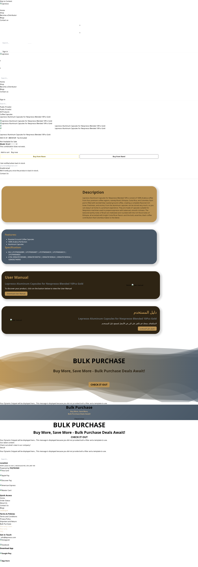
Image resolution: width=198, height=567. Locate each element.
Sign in (5, 51)
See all (2, 447)
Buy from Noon (39, 156)
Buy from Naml (119, 156)
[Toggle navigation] (1, 73)
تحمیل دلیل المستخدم (147, 328)
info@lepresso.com (8, 537)
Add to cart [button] (5, 152)
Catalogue (4, 510)
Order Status (5, 500)
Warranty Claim (6, 526)
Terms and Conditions (8, 516)
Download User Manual (16, 294)
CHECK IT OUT (99, 384)
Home (2, 498)
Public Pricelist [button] (5, 107)
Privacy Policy (5, 519)
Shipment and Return (8, 521)
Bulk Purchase (5, 524)
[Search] (29, 43)
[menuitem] (2, 10)
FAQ (1, 531)
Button (129, 285)
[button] (1, 46)
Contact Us (4, 173)
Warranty (3, 529)
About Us (3, 503)
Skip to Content (6, 1)
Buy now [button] (14, 152)
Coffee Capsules (6, 114)
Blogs (2, 508)
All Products (4, 112)
